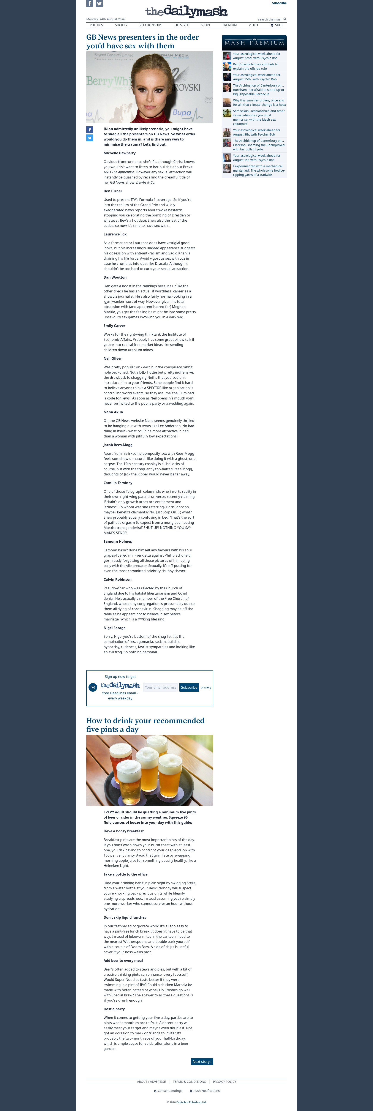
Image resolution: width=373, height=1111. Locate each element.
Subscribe (189, 687)
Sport (205, 25)
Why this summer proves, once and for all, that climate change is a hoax (259, 102)
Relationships (150, 25)
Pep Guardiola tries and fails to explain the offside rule (255, 66)
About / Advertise (151, 1081)
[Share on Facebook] (89, 129)
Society (121, 25)
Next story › (202, 1061)
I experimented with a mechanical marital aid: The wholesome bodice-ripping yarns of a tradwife (259, 170)
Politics (96, 25)
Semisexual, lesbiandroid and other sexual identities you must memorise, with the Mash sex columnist (259, 117)
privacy (206, 687)
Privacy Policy (224, 1081)
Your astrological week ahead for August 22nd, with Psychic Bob (256, 56)
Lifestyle (181, 25)
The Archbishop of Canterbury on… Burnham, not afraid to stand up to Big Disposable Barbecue (258, 89)
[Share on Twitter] (89, 137)
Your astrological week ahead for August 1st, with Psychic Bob (256, 157)
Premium (230, 25)
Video (253, 25)
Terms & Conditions (189, 1081)
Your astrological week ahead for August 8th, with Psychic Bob (256, 132)
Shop (278, 25)
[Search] (285, 19)
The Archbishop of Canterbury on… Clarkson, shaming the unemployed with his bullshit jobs (259, 145)
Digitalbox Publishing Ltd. (191, 1102)
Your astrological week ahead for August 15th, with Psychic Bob (256, 77)
